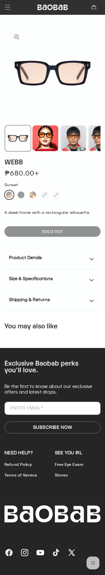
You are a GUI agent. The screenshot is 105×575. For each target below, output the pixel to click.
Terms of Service (20, 475)
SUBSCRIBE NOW (52, 427)
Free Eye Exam (69, 464)
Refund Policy (18, 464)
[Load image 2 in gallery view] (45, 138)
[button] (93, 7)
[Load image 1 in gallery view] (18, 138)
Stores (61, 475)
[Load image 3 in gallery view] (73, 138)
